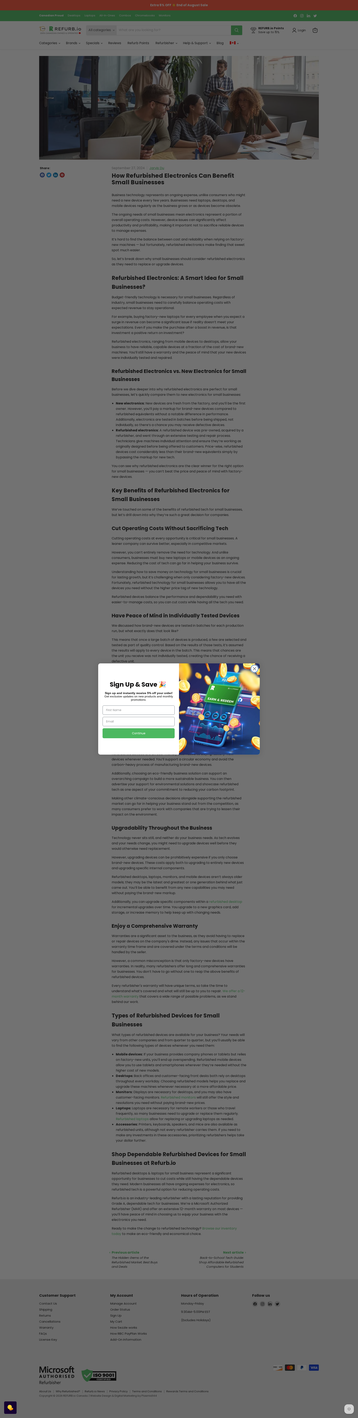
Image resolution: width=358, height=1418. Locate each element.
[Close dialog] (254, 668)
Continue (138, 733)
